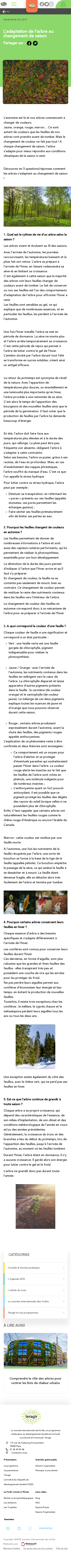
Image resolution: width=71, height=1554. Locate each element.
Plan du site (62, 1548)
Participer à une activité (46, 1471)
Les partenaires (11, 1471)
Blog (8, 11)
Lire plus (35, 1367)
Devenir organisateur (45, 1466)
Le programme (11, 1466)
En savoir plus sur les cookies (38, 1548)
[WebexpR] (27, 1544)
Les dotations (10, 1503)
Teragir (7, 1475)
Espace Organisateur (45, 1512)
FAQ (38, 1503)
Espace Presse (42, 1508)
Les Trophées (10, 1508)
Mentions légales (11, 1548)
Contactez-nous (19, 1453)
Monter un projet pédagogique (18, 1498)
